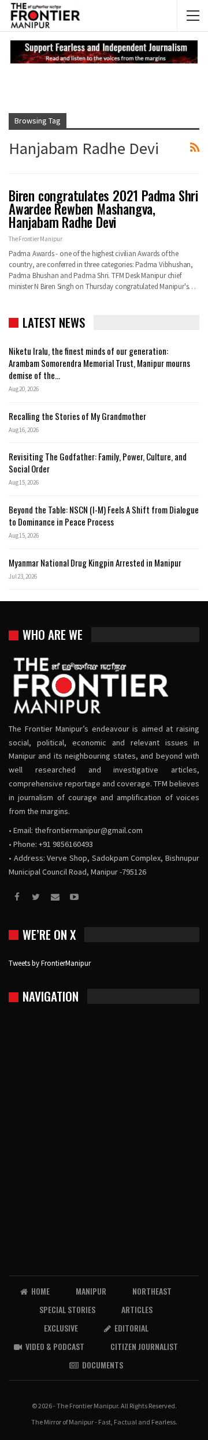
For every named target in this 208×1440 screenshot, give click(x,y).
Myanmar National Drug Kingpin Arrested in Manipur (95, 562)
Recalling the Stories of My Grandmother (78, 416)
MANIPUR (91, 1291)
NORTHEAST (152, 1291)
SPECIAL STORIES (67, 1309)
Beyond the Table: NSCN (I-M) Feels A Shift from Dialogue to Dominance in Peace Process (104, 515)
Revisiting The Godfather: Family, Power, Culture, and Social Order (98, 462)
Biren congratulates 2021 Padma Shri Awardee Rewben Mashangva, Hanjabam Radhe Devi (103, 209)
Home (40, 1291)
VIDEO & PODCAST (54, 1346)
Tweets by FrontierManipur (50, 963)
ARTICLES (137, 1309)
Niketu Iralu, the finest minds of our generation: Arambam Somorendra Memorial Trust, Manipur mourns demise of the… (99, 362)
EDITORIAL (131, 1328)
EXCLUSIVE (61, 1328)
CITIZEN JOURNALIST (144, 1346)
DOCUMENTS (102, 1365)
